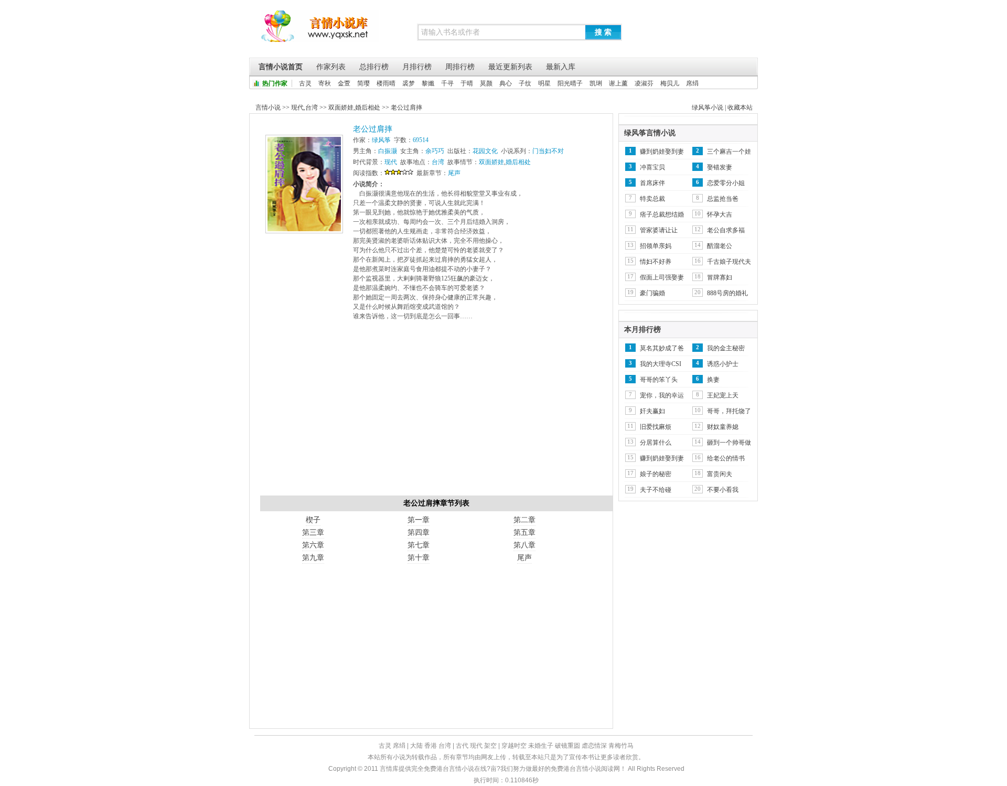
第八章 (524, 545)
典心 (505, 83)
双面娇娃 (340, 107)
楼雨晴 (386, 83)
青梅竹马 (621, 745)
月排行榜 (417, 67)
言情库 (320, 31)
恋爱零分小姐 (726, 183)
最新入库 (560, 67)
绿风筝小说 (707, 107)
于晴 (466, 83)
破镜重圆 (567, 745)
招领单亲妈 (655, 246)
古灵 (305, 83)
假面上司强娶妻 (662, 277)
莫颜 (486, 83)
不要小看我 (722, 489)
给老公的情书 (726, 458)
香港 (430, 745)
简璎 (363, 83)
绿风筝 (381, 140)
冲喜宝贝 (652, 167)
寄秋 (324, 83)
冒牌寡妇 (719, 277)
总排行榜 (374, 67)
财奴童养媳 (722, 426)
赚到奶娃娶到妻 (662, 151)
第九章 (313, 558)
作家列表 (331, 67)
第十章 (419, 558)
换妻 (713, 379)
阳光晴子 (570, 83)
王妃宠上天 (722, 395)
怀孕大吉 (719, 214)
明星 (544, 83)
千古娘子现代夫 (729, 261)
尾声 (454, 173)
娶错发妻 (719, 167)
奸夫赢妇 (652, 411)
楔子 (313, 520)
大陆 (416, 745)
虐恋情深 (594, 745)
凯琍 (596, 83)
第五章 (524, 532)
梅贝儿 (669, 83)
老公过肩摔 (406, 107)
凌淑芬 (644, 83)
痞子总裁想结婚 (662, 214)
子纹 (525, 83)
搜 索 (603, 32)
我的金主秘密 (726, 348)
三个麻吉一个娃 (729, 151)
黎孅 (428, 83)
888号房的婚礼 (727, 293)
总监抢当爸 (722, 198)
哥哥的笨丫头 (659, 379)
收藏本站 (740, 107)
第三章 (313, 532)
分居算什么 (655, 442)
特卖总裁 (652, 198)
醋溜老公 (719, 246)
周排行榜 (460, 67)
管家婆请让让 (659, 230)
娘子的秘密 (655, 474)
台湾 (311, 107)
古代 (462, 745)
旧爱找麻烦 (655, 426)
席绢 (692, 83)
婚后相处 (367, 107)
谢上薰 (618, 83)
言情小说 (268, 107)
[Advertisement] (436, 411)
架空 (490, 745)
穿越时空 (514, 745)
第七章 (419, 545)
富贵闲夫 (719, 474)
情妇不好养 (655, 261)
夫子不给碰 (655, 489)
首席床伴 (652, 183)
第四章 (419, 532)
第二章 (524, 520)
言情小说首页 (281, 67)
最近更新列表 (510, 67)
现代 (297, 107)
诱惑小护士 (722, 364)
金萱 (344, 83)
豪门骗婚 (652, 293)
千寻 (447, 83)
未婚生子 (540, 745)
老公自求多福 (726, 230)
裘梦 (408, 83)
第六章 (313, 545)
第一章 (419, 520)
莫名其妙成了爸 (662, 348)
